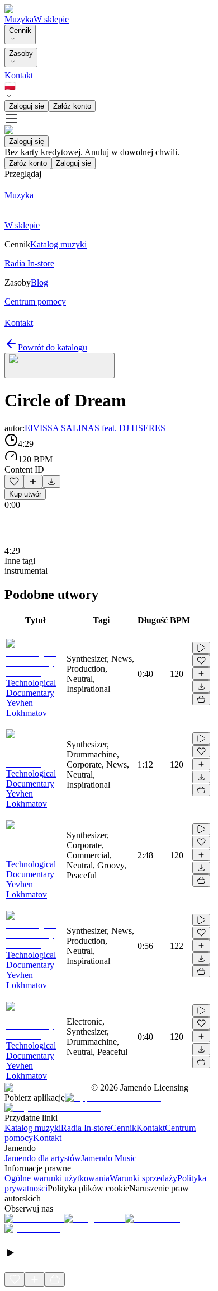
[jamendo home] (24, 9)
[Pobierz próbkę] (51, 481)
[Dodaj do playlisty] (32, 481)
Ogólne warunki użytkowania (57, 1178)
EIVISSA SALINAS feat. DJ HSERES (95, 428)
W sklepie (51, 19)
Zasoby (21, 53)
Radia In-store (86, 1128)
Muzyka (19, 19)
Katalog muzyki (32, 1128)
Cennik (20, 30)
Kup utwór (25, 494)
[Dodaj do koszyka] (201, 699)
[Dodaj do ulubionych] (13, 481)
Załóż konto (72, 106)
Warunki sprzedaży (143, 1178)
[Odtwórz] (201, 648)
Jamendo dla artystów (42, 1158)
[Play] (59, 365)
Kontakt (18, 75)
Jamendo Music (108, 1158)
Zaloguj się (26, 106)
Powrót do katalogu (52, 347)
